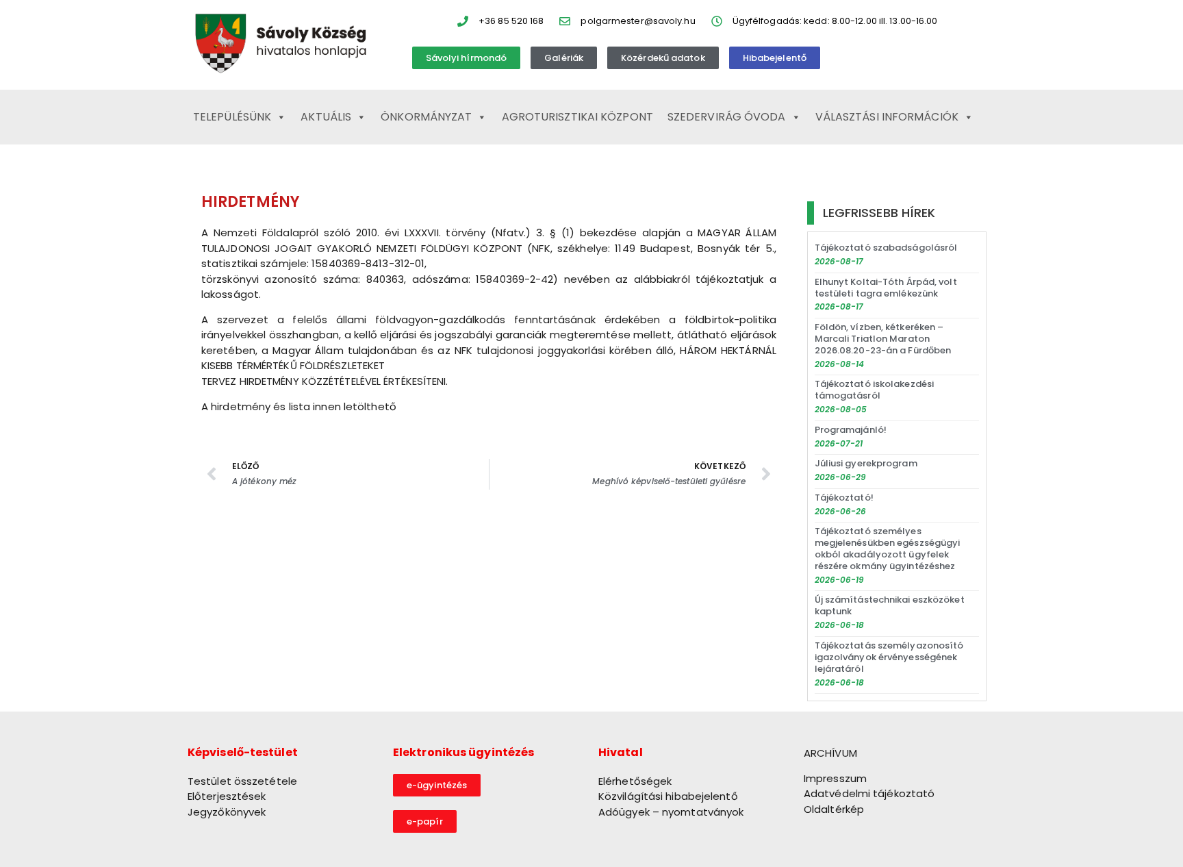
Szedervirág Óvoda (726, 117)
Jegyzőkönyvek (227, 812)
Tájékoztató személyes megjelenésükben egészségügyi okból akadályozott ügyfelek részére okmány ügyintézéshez (888, 549)
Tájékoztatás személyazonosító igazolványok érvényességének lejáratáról (889, 657)
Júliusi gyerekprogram (866, 463)
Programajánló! (851, 429)
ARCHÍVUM (830, 753)
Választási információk (886, 117)
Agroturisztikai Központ (577, 117)
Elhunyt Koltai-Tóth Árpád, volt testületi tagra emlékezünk (886, 287)
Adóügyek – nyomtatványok (670, 812)
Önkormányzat (426, 117)
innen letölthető (354, 406)
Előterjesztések (227, 796)
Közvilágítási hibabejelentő (668, 796)
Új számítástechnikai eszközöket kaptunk (890, 605)
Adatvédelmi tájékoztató (869, 793)
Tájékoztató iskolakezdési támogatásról (874, 389)
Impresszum (835, 778)
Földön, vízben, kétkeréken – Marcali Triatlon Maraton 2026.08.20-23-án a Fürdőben (883, 339)
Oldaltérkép (834, 809)
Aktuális (326, 117)
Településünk (232, 117)
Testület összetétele (242, 781)
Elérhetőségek (635, 781)
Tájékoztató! (844, 497)
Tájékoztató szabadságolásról (886, 247)
